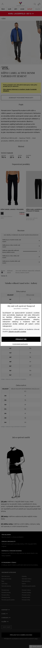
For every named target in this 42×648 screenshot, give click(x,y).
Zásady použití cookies (17, 331)
